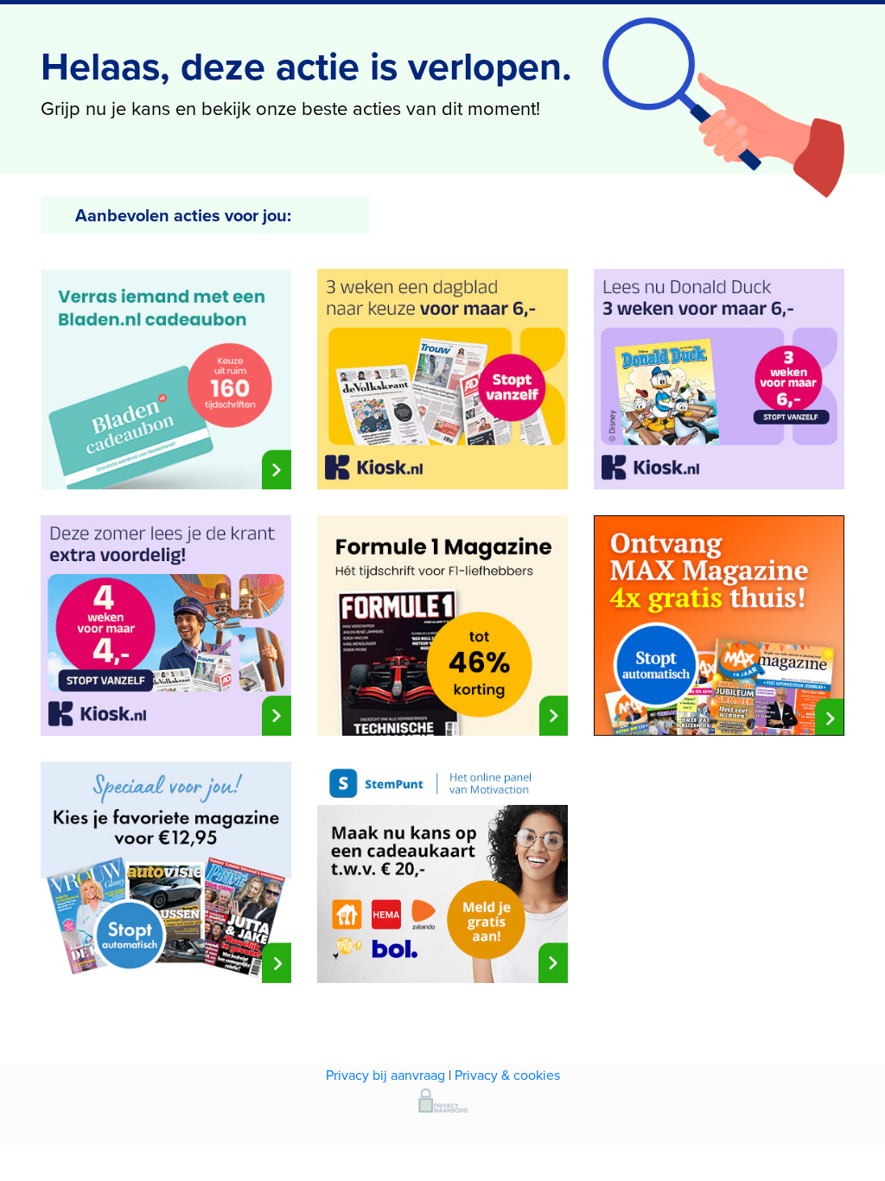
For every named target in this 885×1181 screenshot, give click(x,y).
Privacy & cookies (507, 1075)
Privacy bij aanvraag (385, 1075)
